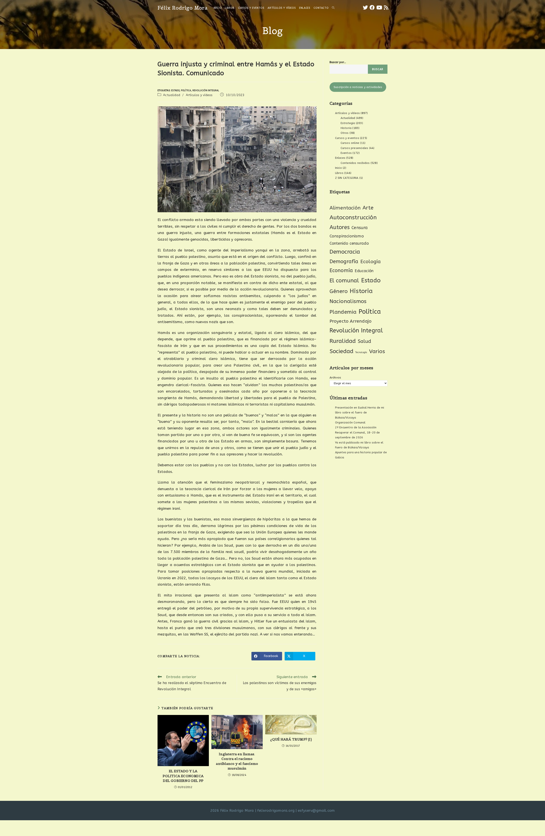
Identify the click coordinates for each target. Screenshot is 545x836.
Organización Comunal (350, 422)
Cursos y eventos (347, 138)
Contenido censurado (349, 243)
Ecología (370, 261)
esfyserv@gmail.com (316, 810)
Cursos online (350, 142)
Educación (364, 271)
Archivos (335, 377)
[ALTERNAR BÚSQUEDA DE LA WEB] (333, 8)
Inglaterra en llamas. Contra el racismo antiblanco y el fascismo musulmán (237, 761)
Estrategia (348, 123)
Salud (364, 341)
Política (186, 90)
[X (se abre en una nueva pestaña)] (365, 7)
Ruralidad (343, 341)
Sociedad (342, 351)
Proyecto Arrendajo (351, 321)
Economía (341, 270)
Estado (175, 90)
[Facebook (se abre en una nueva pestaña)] (372, 7)
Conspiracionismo (347, 236)
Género (339, 291)
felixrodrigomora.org (275, 810)
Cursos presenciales (354, 148)
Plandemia (343, 312)
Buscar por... (338, 62)
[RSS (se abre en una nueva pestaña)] (386, 7)
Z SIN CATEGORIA (347, 177)
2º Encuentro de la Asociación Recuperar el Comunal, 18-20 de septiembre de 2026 (357, 432)
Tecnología (361, 352)
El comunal (344, 280)
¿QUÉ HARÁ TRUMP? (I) (291, 739)
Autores (340, 227)
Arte (368, 208)
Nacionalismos (348, 301)
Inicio (338, 167)
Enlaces (340, 157)
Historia (346, 128)
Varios (377, 351)
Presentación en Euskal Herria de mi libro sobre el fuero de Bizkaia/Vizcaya (359, 412)
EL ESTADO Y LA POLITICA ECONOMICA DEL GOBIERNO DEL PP (183, 776)
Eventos (346, 152)
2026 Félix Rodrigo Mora (232, 810)
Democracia (345, 251)
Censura (359, 227)
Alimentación (345, 208)
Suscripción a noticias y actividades (358, 87)
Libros (339, 173)
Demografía (344, 261)
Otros (345, 132)
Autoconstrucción (353, 217)
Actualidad (171, 95)
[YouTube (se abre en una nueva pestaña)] (379, 7)
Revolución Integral (205, 90)
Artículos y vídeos (199, 95)
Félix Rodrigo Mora (183, 7)
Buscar (377, 69)
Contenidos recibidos (355, 163)
